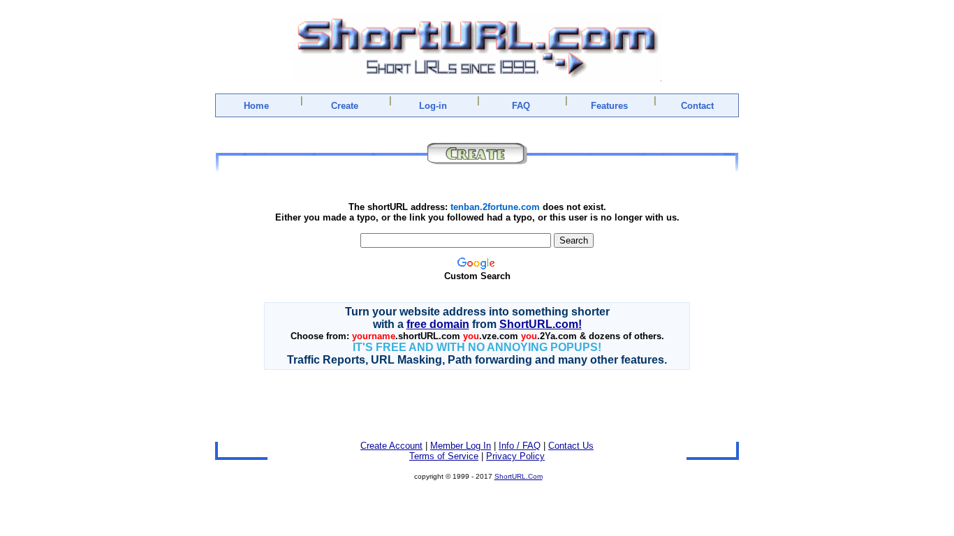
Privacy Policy (515, 456)
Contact (697, 105)
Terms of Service (443, 456)
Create (344, 105)
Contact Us (571, 445)
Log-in (433, 105)
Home (256, 105)
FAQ (521, 105)
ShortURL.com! (540, 324)
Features (609, 105)
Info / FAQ (520, 445)
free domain (437, 324)
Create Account (391, 445)
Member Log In (460, 445)
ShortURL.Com (518, 476)
